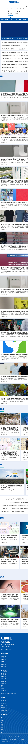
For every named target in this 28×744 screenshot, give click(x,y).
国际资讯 (3, 676)
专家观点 (3, 683)
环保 (11, 20)
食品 (20, 20)
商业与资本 (4, 710)
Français (16, 8)
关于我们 (11, 736)
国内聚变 (3, 700)
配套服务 (3, 661)
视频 (2, 686)
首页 (9, 11)
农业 (24, 20)
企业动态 (3, 681)
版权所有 (17, 736)
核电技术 (3, 691)
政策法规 (3, 679)
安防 (2, 732)
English (11, 8)
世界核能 (10, 13)
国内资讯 (3, 674)
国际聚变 (3, 703)
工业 (15, 20)
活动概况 (3, 657)
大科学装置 (4, 705)
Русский (22, 8)
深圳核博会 (17, 11)
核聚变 (16, 13)
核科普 (2, 688)
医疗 (2, 20)
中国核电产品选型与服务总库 (8, 693)
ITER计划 (3, 708)
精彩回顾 (3, 664)
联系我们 (3, 666)
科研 (6, 20)
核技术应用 (10, 15)
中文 (7, 8)
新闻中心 (3, 659)
